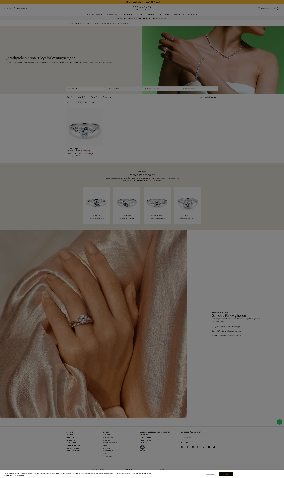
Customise (210, 474)
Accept (225, 474)
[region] (142, 474)
